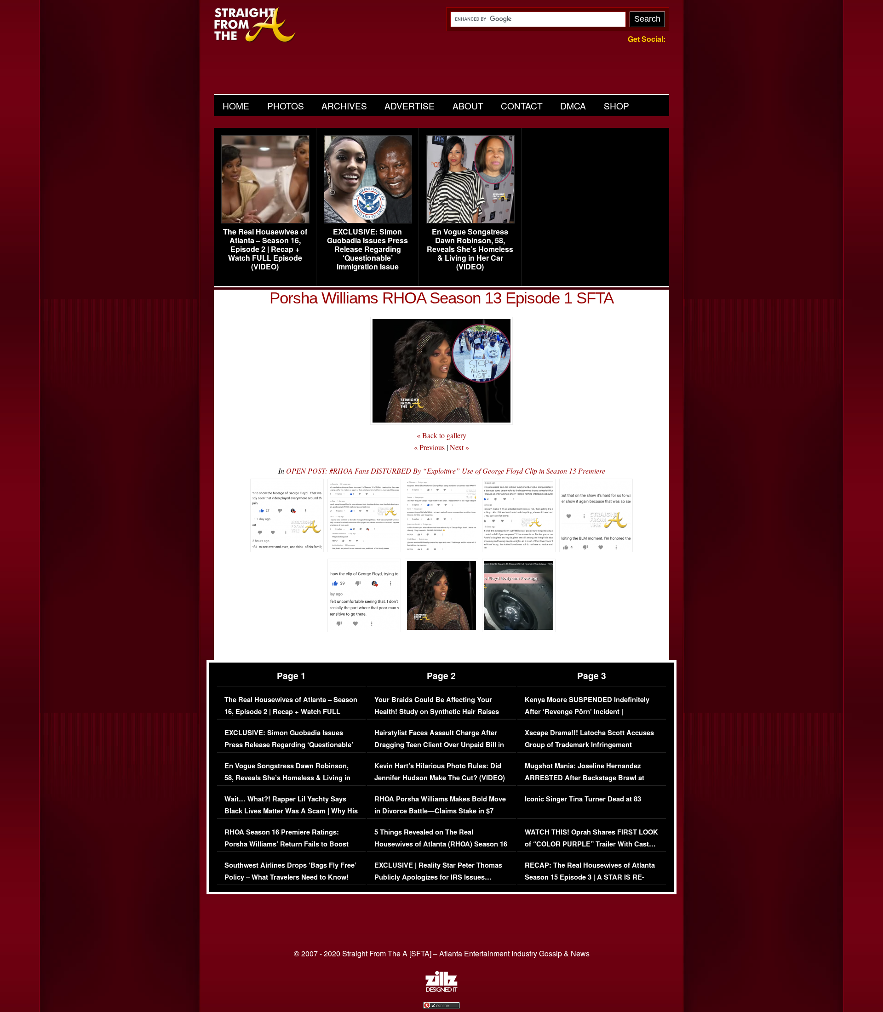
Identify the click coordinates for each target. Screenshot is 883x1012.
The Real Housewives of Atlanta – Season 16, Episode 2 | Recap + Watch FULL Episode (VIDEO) (265, 249)
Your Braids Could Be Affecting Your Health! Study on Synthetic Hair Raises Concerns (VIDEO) (436, 711)
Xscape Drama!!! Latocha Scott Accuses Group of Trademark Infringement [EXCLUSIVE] (589, 744)
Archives (344, 105)
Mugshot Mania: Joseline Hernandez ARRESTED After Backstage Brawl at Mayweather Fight (584, 777)
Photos (285, 105)
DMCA (573, 105)
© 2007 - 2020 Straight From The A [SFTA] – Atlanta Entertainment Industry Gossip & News (442, 953)
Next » (459, 447)
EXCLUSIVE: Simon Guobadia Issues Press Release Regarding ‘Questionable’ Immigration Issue (367, 249)
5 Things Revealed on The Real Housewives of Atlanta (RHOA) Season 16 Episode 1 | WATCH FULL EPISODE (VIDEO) (440, 849)
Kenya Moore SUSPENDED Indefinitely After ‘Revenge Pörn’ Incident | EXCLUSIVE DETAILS (587, 711)
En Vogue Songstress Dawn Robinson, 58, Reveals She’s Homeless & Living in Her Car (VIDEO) (470, 249)
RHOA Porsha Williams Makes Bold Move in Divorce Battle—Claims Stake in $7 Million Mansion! (440, 810)
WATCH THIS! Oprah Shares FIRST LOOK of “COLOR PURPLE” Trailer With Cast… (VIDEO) (591, 843)
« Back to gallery (441, 435)
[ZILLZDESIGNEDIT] (441, 989)
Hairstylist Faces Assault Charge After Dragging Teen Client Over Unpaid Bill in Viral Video (439, 744)
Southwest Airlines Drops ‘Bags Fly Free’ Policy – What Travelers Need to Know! (290, 871)
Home (236, 105)
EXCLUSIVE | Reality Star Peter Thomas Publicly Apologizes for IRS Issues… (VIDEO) (438, 876)
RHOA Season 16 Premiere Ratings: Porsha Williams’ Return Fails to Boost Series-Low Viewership (286, 843)
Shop (616, 105)
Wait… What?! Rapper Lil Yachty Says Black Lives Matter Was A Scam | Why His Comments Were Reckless (291, 810)
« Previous (429, 447)
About (468, 105)
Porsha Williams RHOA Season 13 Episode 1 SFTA (441, 298)
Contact (522, 105)
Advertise (409, 105)
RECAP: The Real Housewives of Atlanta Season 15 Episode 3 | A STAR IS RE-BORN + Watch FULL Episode (590, 876)
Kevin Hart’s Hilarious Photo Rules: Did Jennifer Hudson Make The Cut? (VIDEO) (439, 772)
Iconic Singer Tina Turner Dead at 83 (583, 799)
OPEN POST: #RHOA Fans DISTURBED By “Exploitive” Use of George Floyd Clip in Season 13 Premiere (445, 470)
